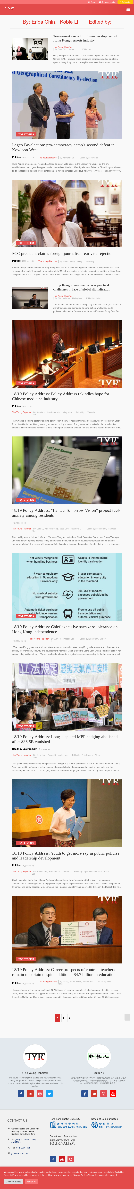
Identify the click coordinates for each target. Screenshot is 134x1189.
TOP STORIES (26, 134)
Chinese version (109, 1)
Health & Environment (24, 749)
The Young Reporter (62, 46)
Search (94, 1)
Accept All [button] (31, 1181)
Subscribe (126, 1)
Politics (16, 157)
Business (18, 51)
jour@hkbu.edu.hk (19, 1153)
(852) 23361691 (23, 1147)
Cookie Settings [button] (13, 1181)
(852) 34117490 (22, 1139)
